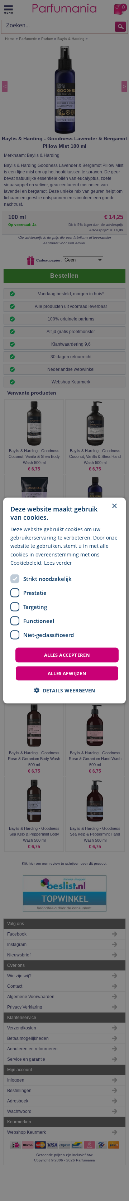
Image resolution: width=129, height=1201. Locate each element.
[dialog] (64, 600)
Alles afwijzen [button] (67, 673)
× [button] (114, 506)
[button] (64, 690)
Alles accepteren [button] (67, 654)
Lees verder (58, 562)
